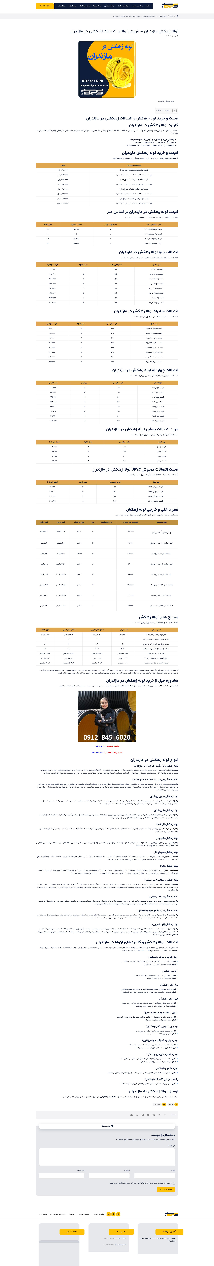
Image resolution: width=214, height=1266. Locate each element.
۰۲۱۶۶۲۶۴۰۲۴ (109, 1238)
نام (173, 1170)
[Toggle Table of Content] (173, 111)
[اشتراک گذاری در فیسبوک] (165, 1115)
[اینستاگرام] (118, 1214)
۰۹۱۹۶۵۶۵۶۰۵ (109, 1244)
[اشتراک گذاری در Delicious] (142, 1115)
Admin (171, 1104)
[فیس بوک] (113, 1214)
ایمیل (127, 1170)
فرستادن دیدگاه (166, 1189)
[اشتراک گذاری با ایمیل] (131, 1115)
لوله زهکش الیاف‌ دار (170, 828)
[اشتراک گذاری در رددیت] (148, 1115)
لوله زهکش (157, 1104)
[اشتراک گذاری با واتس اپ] (137, 1115)
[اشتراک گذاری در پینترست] (154, 1115)
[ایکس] (109, 1214)
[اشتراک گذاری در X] (159, 1115)
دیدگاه (171, 1145)
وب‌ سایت (80, 1170)
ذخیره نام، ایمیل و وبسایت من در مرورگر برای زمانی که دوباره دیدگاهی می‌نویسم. (140, 1183)
